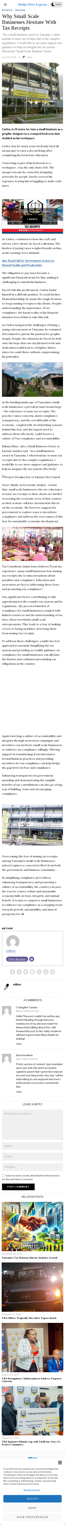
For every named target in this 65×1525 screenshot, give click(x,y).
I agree (32, 219)
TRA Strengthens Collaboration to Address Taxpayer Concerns (32, 1380)
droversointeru (24, 1055)
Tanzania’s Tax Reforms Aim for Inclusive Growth (29, 1257)
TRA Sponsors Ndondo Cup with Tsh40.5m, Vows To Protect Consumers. (31, 1443)
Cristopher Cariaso (27, 1007)
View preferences (32, 1517)
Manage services (32, 1490)
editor (29, 57)
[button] (60, 1462)
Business (7, 10)
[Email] (31, 959)
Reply (19, 1044)
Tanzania (20, 10)
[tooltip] (12, 971)
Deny (32, 1508)
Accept (32, 1498)
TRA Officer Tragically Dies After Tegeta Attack (29, 1318)
